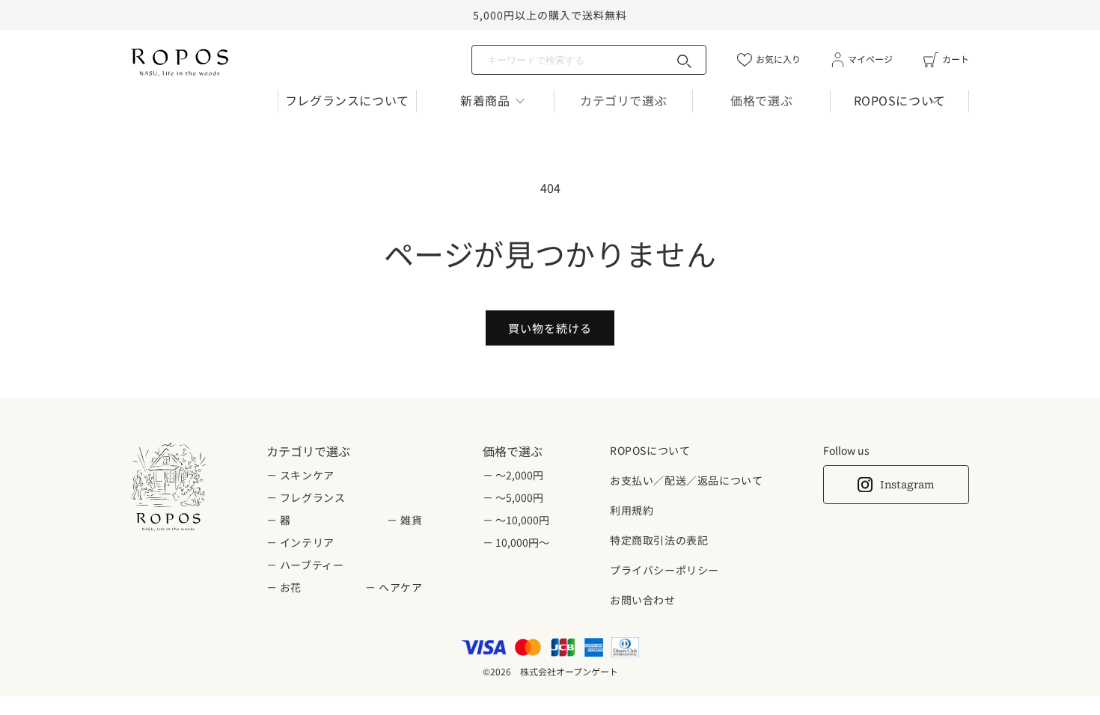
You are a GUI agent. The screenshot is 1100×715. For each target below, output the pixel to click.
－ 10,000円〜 (516, 542)
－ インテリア (300, 542)
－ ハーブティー (305, 564)
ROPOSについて (900, 100)
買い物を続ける (550, 328)
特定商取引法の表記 (659, 540)
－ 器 (278, 519)
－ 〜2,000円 (513, 474)
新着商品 (485, 100)
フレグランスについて (347, 100)
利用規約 (631, 510)
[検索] (684, 61)
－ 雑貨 (404, 519)
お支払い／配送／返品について (686, 480)
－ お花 (284, 587)
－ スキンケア (300, 474)
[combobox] (588, 60)
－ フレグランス (306, 497)
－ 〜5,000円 (513, 497)
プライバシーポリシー (664, 569)
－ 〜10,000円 (516, 519)
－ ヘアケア (394, 587)
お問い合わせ (643, 599)
